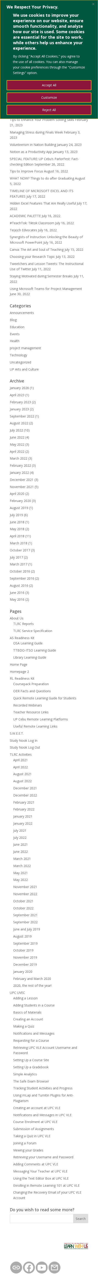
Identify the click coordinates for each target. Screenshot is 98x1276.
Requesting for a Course (31, 1040)
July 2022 (16, 430)
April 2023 (17, 395)
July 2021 (19, 830)
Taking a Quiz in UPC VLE (31, 1136)
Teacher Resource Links (31, 712)
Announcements (22, 313)
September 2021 (25, 915)
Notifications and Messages (33, 1033)
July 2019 (16, 515)
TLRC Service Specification (32, 631)
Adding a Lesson (25, 998)
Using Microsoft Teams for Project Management (46, 288)
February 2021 (23, 802)
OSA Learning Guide (28, 643)
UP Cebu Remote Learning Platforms (40, 719)
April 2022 (17, 451)
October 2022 (23, 908)
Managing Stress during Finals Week (36, 132)
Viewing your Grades (28, 1150)
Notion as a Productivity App (31, 152)
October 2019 (23, 950)
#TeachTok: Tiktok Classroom (32, 223)
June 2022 (17, 437)
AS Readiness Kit (22, 638)
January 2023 (19, 409)
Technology (18, 355)
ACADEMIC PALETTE (25, 216)
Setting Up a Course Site (31, 1060)
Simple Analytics (25, 1074)
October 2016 (20, 571)
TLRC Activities (21, 754)
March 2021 (22, 858)
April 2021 (20, 760)
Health (14, 341)
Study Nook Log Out (25, 747)
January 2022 (19, 472)
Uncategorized (20, 362)
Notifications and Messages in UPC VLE (42, 1115)
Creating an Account (28, 1019)
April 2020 (17, 493)
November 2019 (25, 957)
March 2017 (18, 564)
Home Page (18, 664)
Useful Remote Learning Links (35, 726)
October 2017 (20, 550)
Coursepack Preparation (31, 684)
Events (15, 334)
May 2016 (17, 599)
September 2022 (22, 416)
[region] (49, 59)
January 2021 (22, 816)
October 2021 (23, 901)
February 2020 (20, 501)
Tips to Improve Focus (26, 171)
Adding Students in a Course (34, 1005)
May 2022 (17, 444)
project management (25, 348)
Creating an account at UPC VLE (36, 1108)
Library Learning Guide (29, 657)
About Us (16, 618)
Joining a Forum (24, 1143)
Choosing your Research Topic (32, 256)
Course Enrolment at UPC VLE (35, 1122)
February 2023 (20, 402)
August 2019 (19, 508)
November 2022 (25, 894)
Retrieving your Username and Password (43, 1157)
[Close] (93, 4)
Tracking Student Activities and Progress (42, 1088)
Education (17, 327)
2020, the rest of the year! (32, 985)
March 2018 (18, 543)
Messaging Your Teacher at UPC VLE (40, 1171)
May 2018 (17, 529)
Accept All (49, 85)
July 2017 (16, 557)
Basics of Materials (27, 1012)
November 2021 (22, 487)
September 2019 (25, 943)
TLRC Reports (23, 624)
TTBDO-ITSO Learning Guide (34, 650)
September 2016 (22, 578)
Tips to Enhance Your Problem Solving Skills (42, 119)
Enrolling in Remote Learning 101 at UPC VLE (46, 1185)
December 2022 (25, 795)
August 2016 (19, 585)
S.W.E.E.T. (17, 733)
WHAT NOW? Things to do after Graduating (42, 178)
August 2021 (22, 774)
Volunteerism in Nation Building (33, 144)
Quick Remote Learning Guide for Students (44, 698)
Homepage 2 (19, 671)
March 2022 (18, 458)
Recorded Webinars (27, 705)
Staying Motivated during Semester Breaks (41, 276)
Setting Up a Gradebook (31, 1067)
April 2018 (17, 536)
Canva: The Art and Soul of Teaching (37, 249)
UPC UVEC (17, 992)
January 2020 (22, 971)
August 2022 (19, 423)
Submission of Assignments (33, 1129)
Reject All (49, 110)
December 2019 (25, 964)
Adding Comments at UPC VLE (35, 1164)
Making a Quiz (23, 1026)
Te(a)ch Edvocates (23, 230)
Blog (13, 320)
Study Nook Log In (23, 740)
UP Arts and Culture (24, 369)
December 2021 (22, 479)
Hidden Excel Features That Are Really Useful (43, 203)
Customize (49, 97)
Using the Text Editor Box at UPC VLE (41, 1178)
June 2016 (17, 592)
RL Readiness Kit (22, 678)
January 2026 (19, 388)
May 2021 (20, 873)
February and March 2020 (32, 978)
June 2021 (20, 844)
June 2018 (17, 522)
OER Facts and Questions (32, 691)
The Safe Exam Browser (31, 1081)
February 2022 (20, 465)
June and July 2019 (26, 929)
